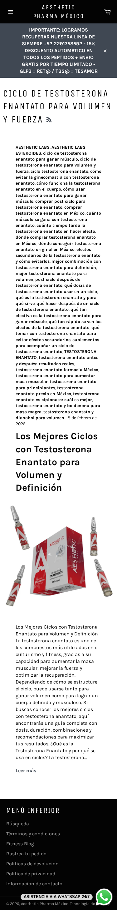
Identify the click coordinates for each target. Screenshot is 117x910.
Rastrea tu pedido (26, 854)
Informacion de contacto (34, 884)
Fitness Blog (20, 844)
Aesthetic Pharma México (58, 12)
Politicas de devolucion (32, 864)
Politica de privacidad (30, 874)
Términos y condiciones (33, 834)
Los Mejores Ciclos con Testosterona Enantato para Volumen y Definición (57, 461)
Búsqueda (17, 824)
